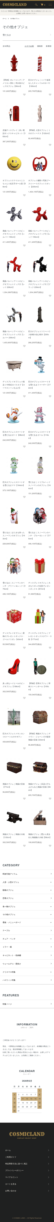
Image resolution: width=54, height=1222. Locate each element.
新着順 (48, 46)
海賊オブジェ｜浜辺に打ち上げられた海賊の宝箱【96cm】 (39, 787)
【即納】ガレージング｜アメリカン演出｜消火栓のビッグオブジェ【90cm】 (14, 83)
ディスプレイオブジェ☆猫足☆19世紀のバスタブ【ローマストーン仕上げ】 (14, 384)
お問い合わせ (10, 1190)
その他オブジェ (14, 18)
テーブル (6, 930)
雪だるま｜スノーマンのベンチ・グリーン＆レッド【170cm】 (14, 585)
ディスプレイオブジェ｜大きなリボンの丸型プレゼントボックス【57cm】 (39, 585)
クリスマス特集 (9, 972)
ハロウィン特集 (9, 980)
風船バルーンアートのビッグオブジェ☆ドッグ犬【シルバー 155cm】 (14, 233)
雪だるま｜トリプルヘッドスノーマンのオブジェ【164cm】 (39, 485)
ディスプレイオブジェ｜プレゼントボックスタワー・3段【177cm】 (39, 636)
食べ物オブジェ (9, 906)
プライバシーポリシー (14, 1170)
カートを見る (10, 1184)
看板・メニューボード (12, 922)
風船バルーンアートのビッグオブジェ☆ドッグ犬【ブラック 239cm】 (39, 284)
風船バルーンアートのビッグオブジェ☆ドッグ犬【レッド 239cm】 (14, 284)
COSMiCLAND (15, 4)
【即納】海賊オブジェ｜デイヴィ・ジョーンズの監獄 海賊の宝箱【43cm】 (39, 736)
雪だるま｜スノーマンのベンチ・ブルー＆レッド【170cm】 (39, 535)
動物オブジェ (8, 890)
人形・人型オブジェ (11, 882)
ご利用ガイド (10, 1157)
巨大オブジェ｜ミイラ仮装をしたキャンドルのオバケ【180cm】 (39, 83)
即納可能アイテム (10, 874)
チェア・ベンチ (9, 938)
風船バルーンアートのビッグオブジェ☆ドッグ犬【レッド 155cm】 (39, 233)
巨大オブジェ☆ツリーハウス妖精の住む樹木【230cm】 (39, 334)
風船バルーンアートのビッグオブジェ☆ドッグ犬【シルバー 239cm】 (14, 334)
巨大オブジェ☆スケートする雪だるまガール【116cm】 (39, 434)
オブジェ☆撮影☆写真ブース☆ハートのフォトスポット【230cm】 (39, 183)
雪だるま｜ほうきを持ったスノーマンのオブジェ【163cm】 (14, 535)
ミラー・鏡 (7, 946)
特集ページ (7, 1004)
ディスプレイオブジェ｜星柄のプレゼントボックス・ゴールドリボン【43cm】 (14, 636)
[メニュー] (50, 5)
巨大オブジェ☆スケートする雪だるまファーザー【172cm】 (39, 384)
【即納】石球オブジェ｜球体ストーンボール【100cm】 (39, 686)
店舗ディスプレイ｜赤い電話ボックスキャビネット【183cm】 (14, 133)
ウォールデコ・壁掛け (12, 963)
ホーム (5, 18)
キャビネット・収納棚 (12, 955)
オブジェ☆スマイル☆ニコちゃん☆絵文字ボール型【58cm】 (14, 183)
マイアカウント (11, 1177)
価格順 (40, 46)
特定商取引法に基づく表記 (16, 1163)
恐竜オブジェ (8, 898)
